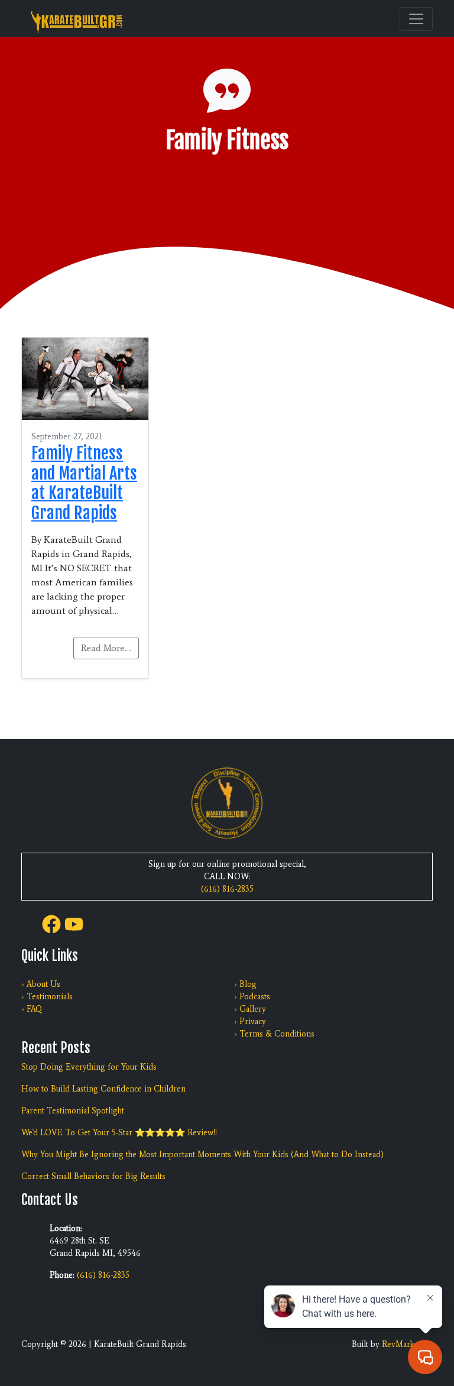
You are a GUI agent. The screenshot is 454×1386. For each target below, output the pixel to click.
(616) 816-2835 (227, 889)
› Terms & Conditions (274, 1034)
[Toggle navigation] (416, 19)
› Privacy (250, 1021)
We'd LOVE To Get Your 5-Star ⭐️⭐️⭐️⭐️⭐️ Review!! (119, 1133)
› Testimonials (47, 997)
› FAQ (31, 1009)
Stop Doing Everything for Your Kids (89, 1067)
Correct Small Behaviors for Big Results (93, 1176)
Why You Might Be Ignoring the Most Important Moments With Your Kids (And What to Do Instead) (202, 1154)
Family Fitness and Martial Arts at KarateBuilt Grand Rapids (84, 483)
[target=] (51, 922)
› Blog (245, 984)
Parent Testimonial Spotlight (72, 1111)
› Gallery (250, 1009)
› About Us (40, 984)
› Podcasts (252, 997)
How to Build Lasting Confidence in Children (103, 1089)
